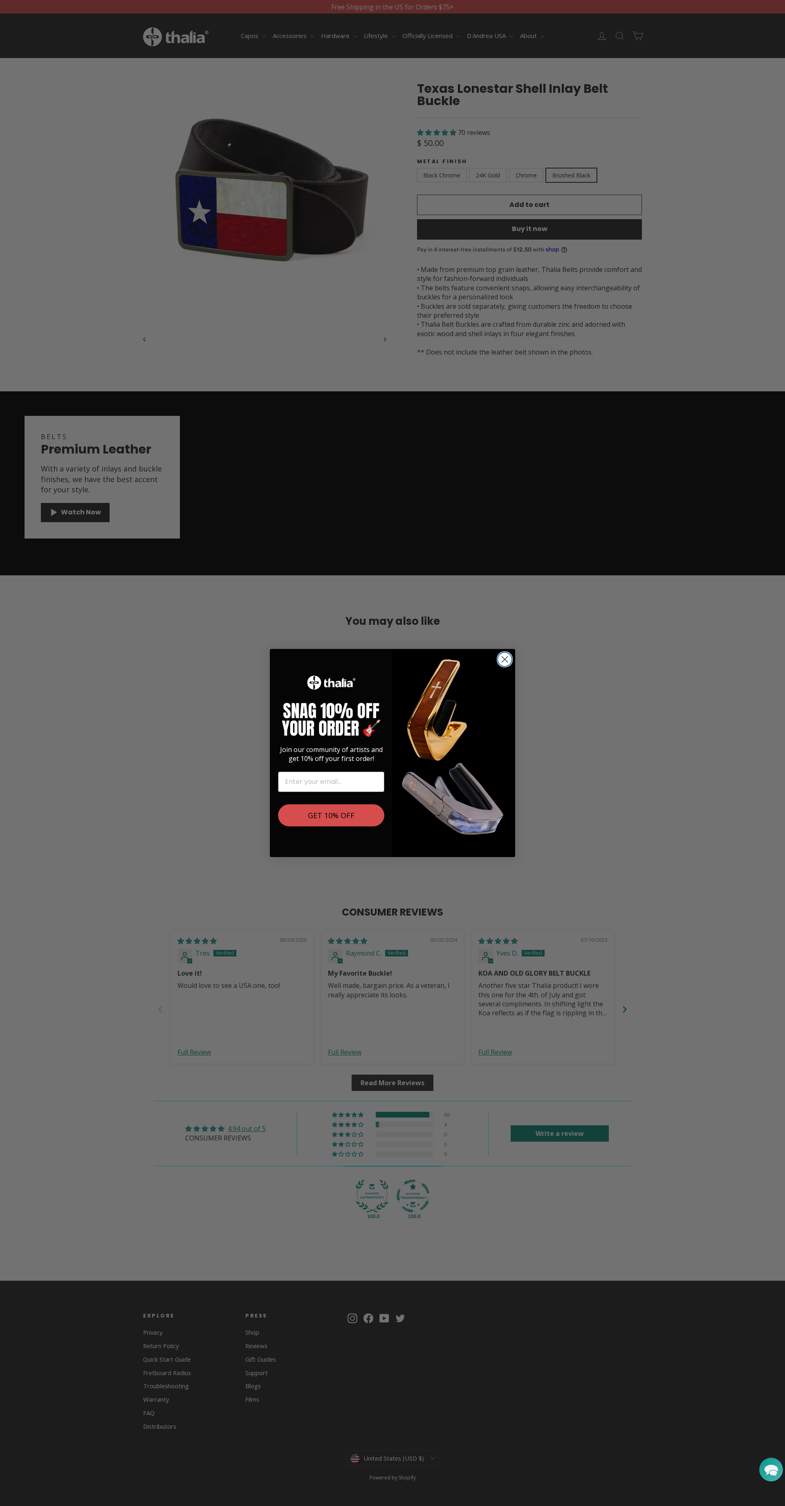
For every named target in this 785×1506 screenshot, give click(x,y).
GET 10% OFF (331, 815)
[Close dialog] (505, 659)
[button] (771, 1469)
